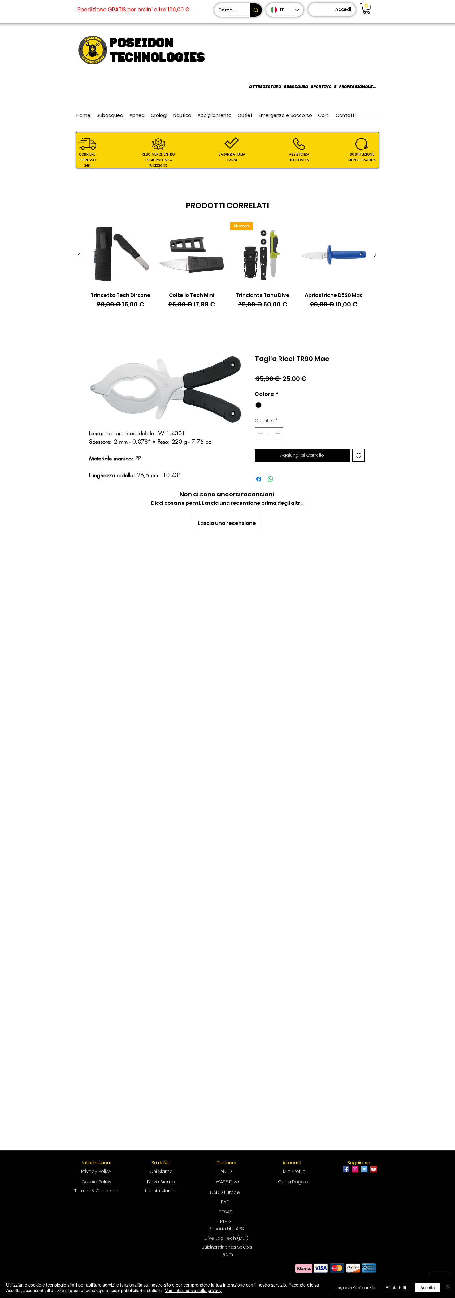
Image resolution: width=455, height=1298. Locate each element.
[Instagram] (355, 1169)
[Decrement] (260, 433)
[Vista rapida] (120, 255)
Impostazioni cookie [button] (355, 1287)
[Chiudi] (447, 1287)
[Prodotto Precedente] (79, 254)
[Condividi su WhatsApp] (270, 479)
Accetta (427, 1287)
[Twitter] (364, 1169)
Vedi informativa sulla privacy (193, 1290)
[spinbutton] (269, 433)
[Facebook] (346, 1169)
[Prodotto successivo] (375, 254)
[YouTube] (373, 1169)
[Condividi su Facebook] (258, 479)
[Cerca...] (256, 10)
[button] (366, 8)
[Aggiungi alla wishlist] (358, 455)
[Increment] (278, 433)
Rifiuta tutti (395, 1287)
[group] (227, 269)
